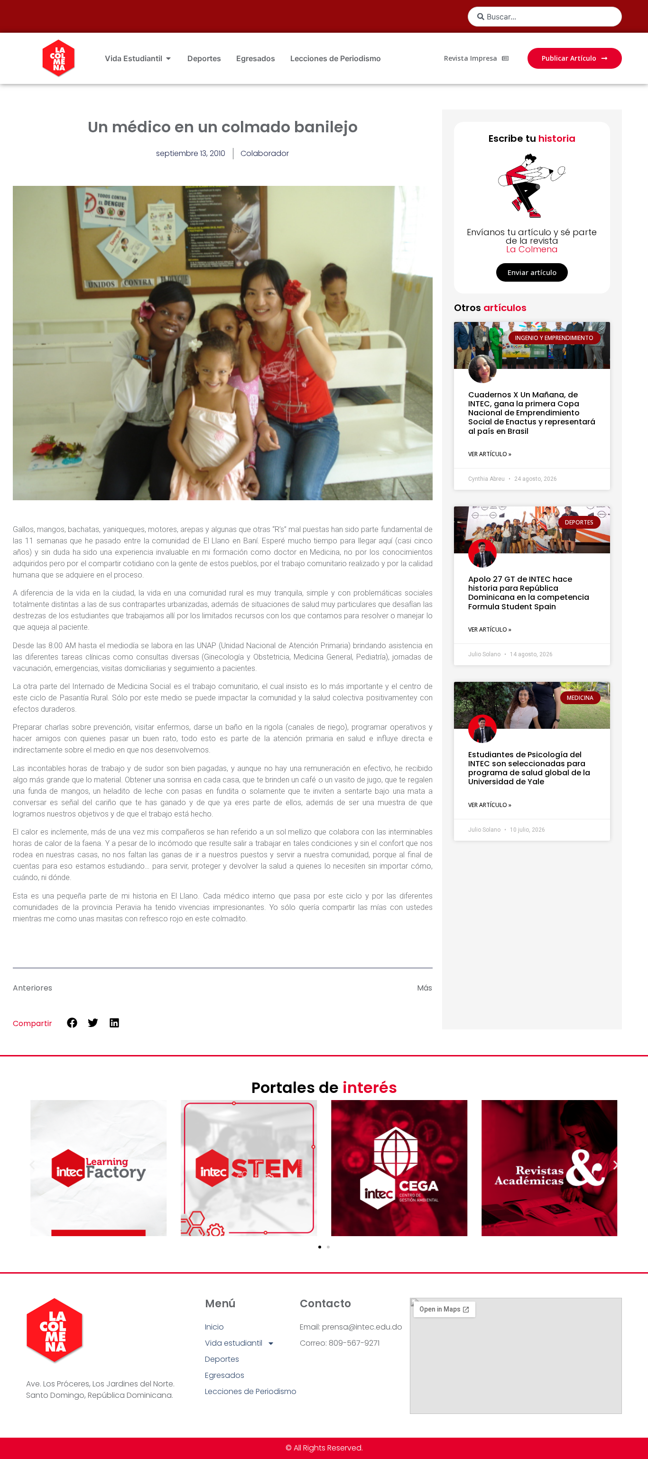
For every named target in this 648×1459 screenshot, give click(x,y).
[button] (71, 1023)
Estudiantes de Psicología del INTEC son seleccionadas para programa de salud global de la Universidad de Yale (529, 768)
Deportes (222, 1359)
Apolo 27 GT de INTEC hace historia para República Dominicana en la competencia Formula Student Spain (528, 593)
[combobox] (545, 17)
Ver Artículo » (489, 454)
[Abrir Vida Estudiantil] (168, 58)
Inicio (214, 1326)
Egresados (224, 1375)
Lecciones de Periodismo (250, 1391)
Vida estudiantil (233, 1343)
